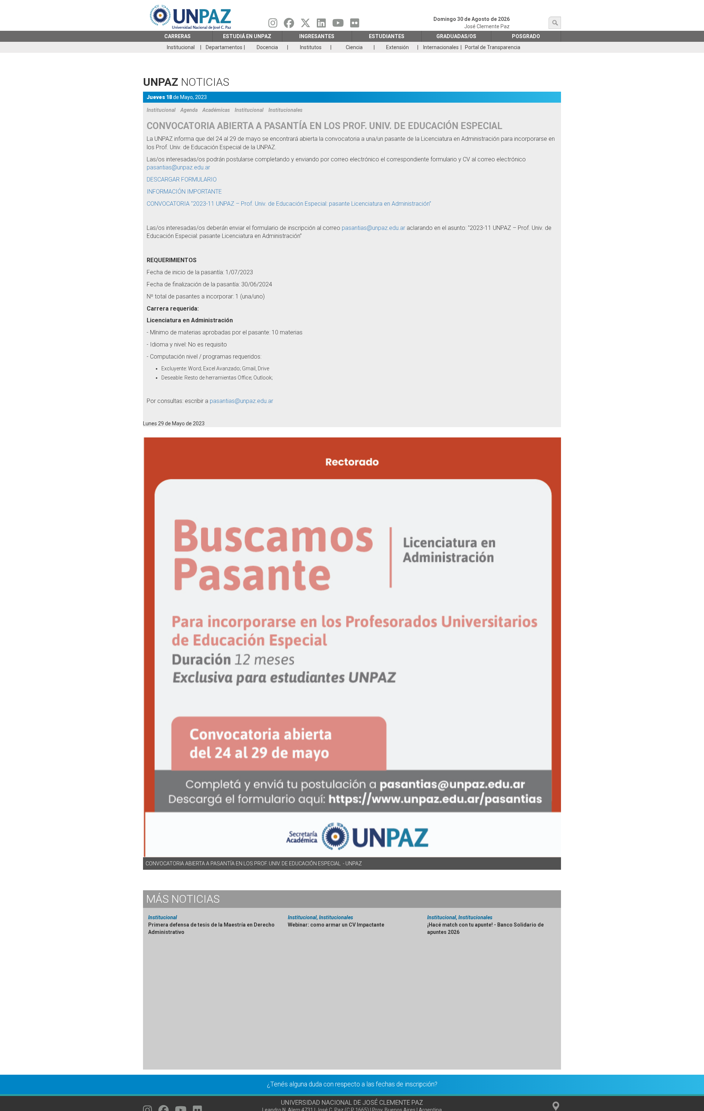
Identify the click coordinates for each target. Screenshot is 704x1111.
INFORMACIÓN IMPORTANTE (186, 191)
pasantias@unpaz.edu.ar (178, 167)
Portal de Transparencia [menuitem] (492, 47)
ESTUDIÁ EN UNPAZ (247, 36)
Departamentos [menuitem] (224, 47)
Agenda (189, 110)
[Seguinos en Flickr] (354, 25)
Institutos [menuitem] (311, 47)
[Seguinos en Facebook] (289, 25)
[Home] (191, 17)
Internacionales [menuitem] (441, 47)
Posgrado (526, 36)
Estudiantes (386, 36)
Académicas (216, 110)
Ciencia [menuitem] (354, 47)
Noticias (183, 898)
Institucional (161, 110)
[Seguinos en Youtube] (338, 25)
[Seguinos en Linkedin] (321, 25)
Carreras (177, 36)
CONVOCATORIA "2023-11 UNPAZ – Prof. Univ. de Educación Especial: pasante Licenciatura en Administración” (290, 203)
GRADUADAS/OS (456, 36)
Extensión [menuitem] (397, 47)
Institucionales (285, 110)
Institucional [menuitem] (181, 47)
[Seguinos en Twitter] (305, 25)
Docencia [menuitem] (267, 47)
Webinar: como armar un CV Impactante (336, 925)
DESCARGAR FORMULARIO (183, 179)
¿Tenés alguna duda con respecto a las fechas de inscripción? (352, 1084)
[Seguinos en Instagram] (273, 25)
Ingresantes (316, 36)
